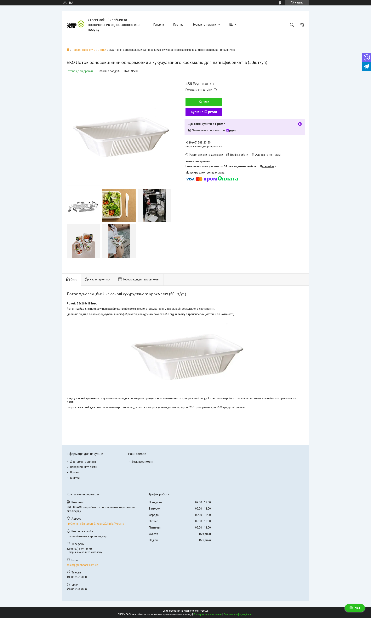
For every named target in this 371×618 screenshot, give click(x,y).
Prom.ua (204, 610)
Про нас (178, 24)
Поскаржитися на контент (207, 614)
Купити (204, 102)
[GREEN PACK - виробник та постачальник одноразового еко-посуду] (75, 24)
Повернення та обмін (83, 466)
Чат (357, 607)
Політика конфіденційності (238, 614)
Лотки (102, 49)
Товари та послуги (204, 24)
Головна (158, 24)
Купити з (197, 112)
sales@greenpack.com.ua (82, 564)
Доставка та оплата (83, 461)
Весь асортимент (142, 461)
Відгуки (75, 477)
